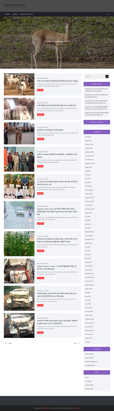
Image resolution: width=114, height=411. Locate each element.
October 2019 (89, 326)
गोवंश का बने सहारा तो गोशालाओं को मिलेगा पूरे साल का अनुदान (57, 81)
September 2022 (89, 209)
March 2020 (88, 307)
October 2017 (89, 334)
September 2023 (89, 163)
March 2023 (88, 186)
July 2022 (87, 216)
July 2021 (87, 247)
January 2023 (88, 193)
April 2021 (88, 258)
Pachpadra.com (14, 5)
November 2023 (89, 155)
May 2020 (88, 300)
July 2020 (87, 292)
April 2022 (88, 228)
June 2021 (88, 250)
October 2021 (89, 235)
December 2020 (89, 273)
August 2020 (88, 288)
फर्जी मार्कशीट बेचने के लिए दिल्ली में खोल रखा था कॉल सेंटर (56, 105)
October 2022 (89, 205)
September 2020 (89, 285)
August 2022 (88, 212)
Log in (86, 377)
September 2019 (89, 330)
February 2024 (89, 144)
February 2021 (89, 266)
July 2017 (87, 342)
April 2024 (88, 136)
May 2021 (88, 254)
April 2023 (88, 182)
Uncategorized (89, 365)
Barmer (7, 14)
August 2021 (88, 243)
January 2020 (88, 315)
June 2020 (88, 296)
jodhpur (14, 14)
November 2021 (89, 231)
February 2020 (89, 311)
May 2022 (88, 224)
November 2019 (89, 323)
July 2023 (87, 171)
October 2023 (89, 159)
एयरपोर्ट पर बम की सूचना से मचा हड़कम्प (50, 130)
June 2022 (88, 220)
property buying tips (26, 14)
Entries (88, 381)
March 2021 (88, 262)
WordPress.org (89, 388)
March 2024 (88, 140)
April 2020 (88, 304)
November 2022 (89, 201)
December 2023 (89, 152)
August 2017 (88, 338)
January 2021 (88, 269)
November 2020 (89, 277)
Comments (89, 385)
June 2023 (88, 174)
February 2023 (89, 190)
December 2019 (89, 319)
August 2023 (88, 167)
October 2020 (89, 281)
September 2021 (89, 239)
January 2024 (88, 148)
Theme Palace (76, 408)
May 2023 (88, 178)
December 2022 (89, 197)
